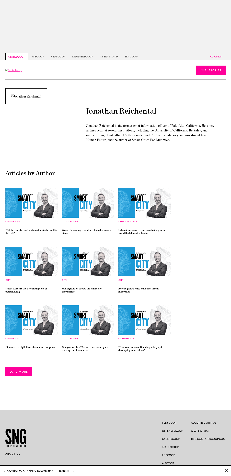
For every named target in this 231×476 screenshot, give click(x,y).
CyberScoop (109, 56)
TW (199, 446)
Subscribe (213, 70)
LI (205, 446)
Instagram (212, 446)
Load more (19, 371)
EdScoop (131, 56)
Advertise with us (203, 422)
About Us (12, 453)
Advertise (216, 56)
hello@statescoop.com (208, 439)
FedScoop (58, 56)
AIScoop (38, 56)
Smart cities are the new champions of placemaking (26, 290)
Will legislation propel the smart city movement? (81, 290)
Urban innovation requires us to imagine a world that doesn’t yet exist (141, 231)
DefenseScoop (82, 56)
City (8, 280)
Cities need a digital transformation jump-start (31, 347)
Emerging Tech (127, 221)
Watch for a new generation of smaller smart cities (86, 231)
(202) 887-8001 (200, 430)
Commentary (13, 221)
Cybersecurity (127, 338)
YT (217, 446)
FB (192, 446)
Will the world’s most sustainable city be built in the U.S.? (31, 231)
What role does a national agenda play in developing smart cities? (140, 349)
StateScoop (16, 56)
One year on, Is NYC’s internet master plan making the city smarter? (85, 349)
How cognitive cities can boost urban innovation (138, 290)
